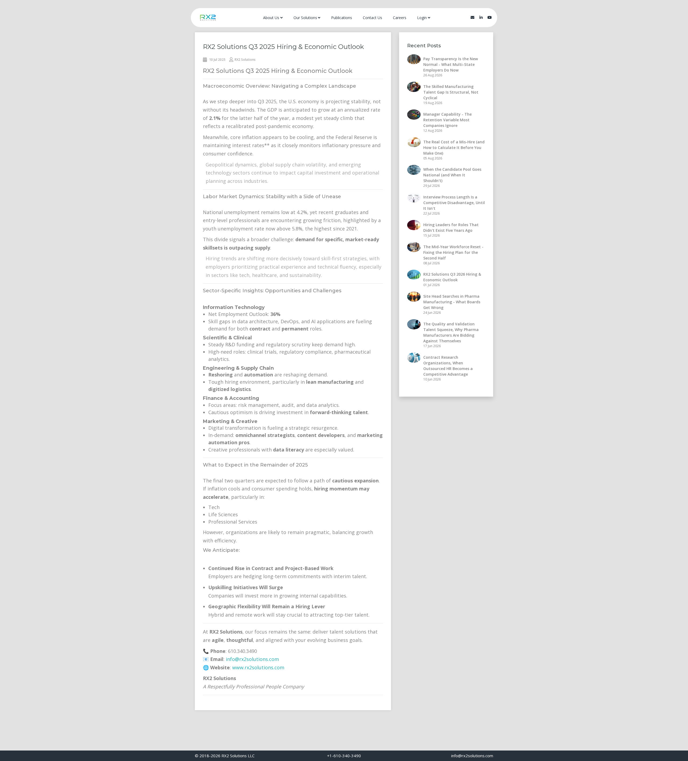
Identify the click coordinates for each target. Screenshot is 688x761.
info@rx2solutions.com (252, 659)
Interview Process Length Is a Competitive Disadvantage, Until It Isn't (454, 202)
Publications (341, 17)
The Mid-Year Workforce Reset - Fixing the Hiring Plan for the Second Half (453, 252)
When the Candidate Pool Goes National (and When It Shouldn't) (452, 175)
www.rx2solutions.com (258, 667)
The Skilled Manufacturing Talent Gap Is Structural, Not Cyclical (450, 92)
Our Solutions (305, 17)
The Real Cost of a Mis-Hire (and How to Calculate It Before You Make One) (454, 147)
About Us (271, 17)
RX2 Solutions (245, 59)
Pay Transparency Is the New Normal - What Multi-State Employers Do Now (450, 64)
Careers (399, 17)
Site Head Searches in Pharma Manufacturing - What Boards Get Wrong (451, 302)
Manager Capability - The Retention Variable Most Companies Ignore (447, 120)
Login (422, 17)
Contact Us (372, 17)
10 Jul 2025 (216, 59)
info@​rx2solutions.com (472, 755)
